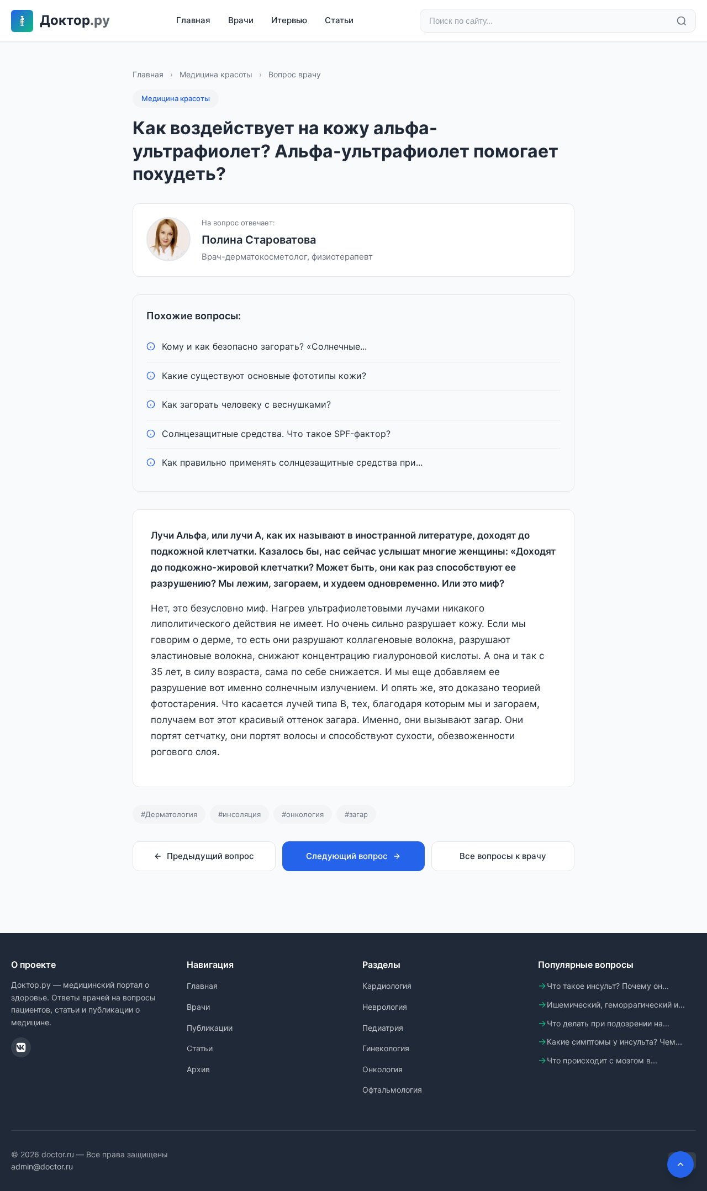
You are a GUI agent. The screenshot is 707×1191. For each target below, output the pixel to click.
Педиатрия (382, 1027)
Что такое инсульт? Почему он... (608, 985)
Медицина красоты (216, 74)
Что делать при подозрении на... (608, 1023)
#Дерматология (169, 814)
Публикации (210, 1027)
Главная (193, 20)
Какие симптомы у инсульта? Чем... (614, 1041)
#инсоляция (239, 814)
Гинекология (385, 1048)
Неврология (384, 1006)
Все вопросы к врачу (503, 856)
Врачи (241, 20)
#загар (356, 814)
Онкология (382, 1069)
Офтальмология (392, 1089)
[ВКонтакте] (21, 1047)
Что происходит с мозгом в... (602, 1060)
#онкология (303, 814)
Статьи (339, 20)
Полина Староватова (259, 239)
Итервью (289, 20)
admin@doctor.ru (42, 1166)
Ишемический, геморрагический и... (616, 1004)
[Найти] (682, 21)
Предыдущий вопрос (210, 856)
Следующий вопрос (347, 856)
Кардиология (386, 985)
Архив (198, 1069)
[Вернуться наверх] (680, 1164)
